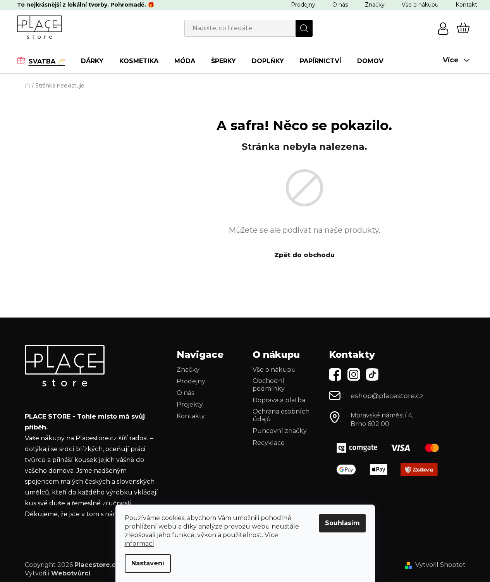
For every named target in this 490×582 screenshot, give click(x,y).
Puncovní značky (280, 430)
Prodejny (303, 4)
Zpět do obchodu (304, 255)
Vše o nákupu (420, 4)
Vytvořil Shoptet (440, 564)
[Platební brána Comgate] (391, 448)
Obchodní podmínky (269, 384)
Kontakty (191, 416)
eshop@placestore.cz (387, 396)
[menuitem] (45, 61)
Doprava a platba (279, 400)
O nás (340, 4)
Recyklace (269, 442)
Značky (375, 4)
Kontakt (466, 4)
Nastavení (147, 563)
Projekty (190, 404)
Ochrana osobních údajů (281, 415)
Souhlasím (342, 523)
